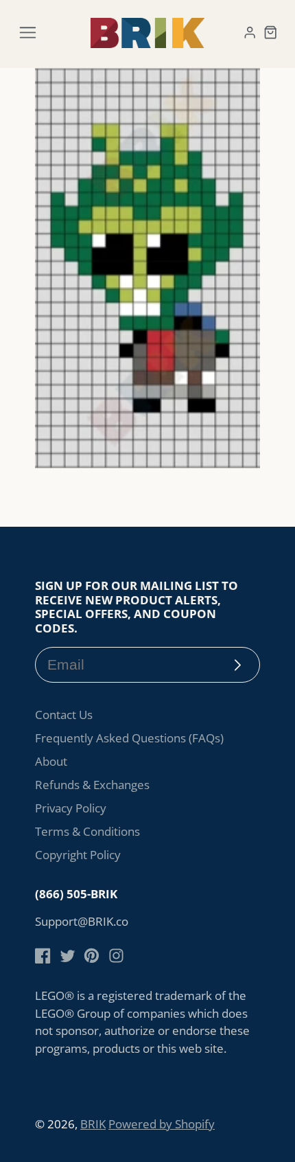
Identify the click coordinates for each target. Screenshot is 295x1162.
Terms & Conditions (87, 831)
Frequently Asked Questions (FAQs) (129, 738)
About (51, 761)
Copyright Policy (78, 855)
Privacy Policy (70, 808)
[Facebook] (43, 956)
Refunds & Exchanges (92, 785)
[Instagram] (116, 956)
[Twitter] (67, 956)
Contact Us (64, 714)
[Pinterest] (91, 956)
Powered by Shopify (161, 1124)
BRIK (93, 1124)
